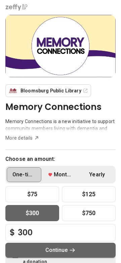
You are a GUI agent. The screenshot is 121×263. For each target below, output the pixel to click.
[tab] (24, 174)
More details (19, 138)
